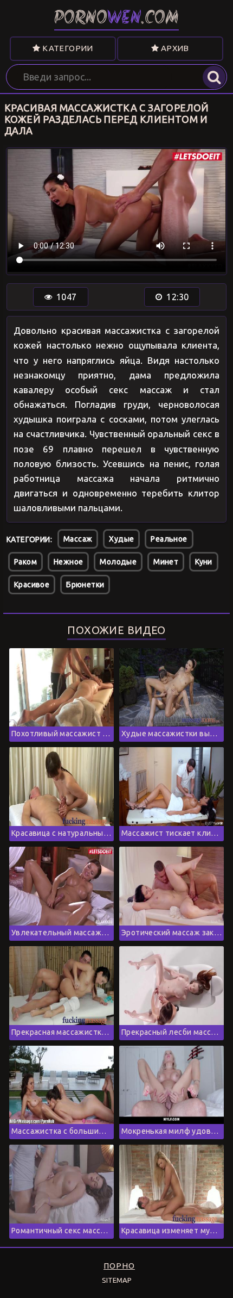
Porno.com (116, 19)
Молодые (118, 561)
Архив (174, 48)
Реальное (169, 539)
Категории (67, 48)
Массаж (77, 539)
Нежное (68, 561)
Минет (165, 561)
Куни (203, 561)
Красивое (31, 584)
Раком (25, 561)
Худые (121, 539)
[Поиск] (214, 77)
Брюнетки (85, 584)
